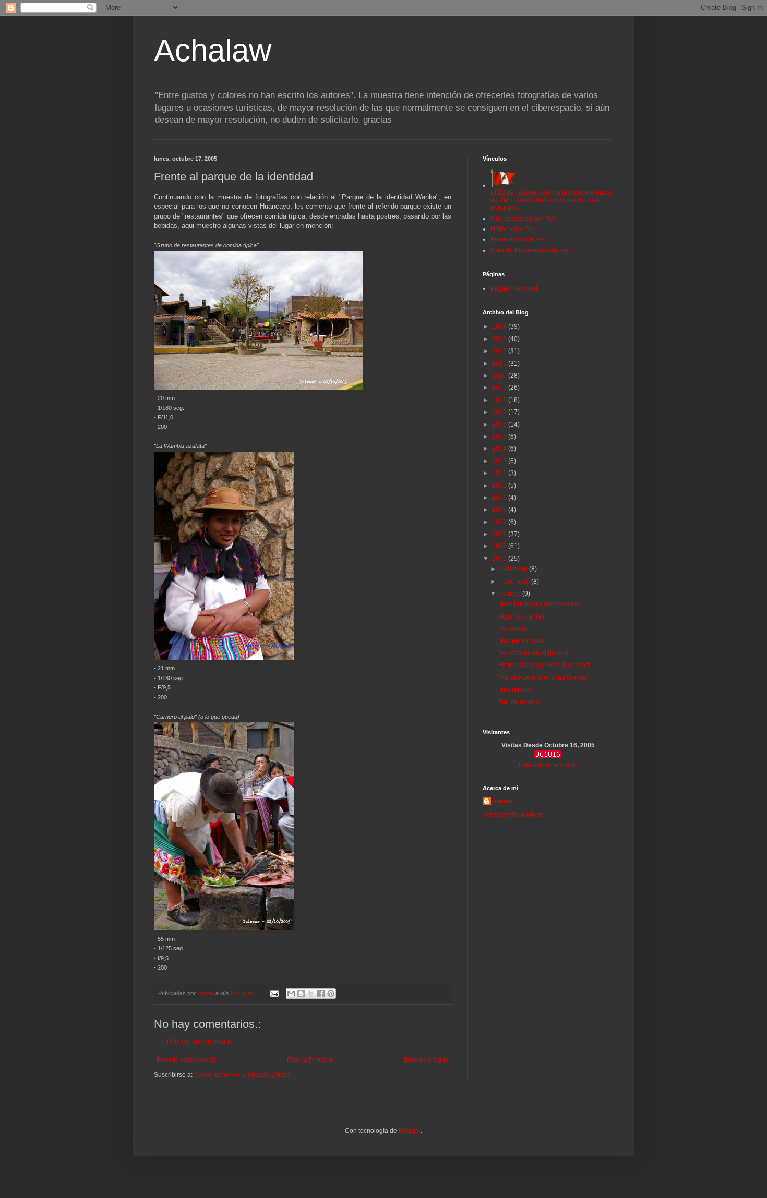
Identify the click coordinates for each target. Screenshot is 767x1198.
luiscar (503, 801)
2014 (500, 448)
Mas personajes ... (524, 641)
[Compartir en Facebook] (321, 993)
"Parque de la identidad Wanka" (543, 677)
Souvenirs (512, 628)
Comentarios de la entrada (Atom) (242, 1075)
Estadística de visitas (548, 765)
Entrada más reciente (187, 1059)
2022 (500, 351)
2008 (500, 522)
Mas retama (515, 689)
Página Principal (310, 1059)
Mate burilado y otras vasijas (538, 604)
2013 (500, 461)
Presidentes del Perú (520, 239)
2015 (500, 436)
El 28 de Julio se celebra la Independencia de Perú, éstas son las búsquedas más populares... (551, 200)
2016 (500, 424)
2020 (500, 375)
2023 (500, 339)
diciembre (514, 569)
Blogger (410, 1130)
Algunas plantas (521, 616)
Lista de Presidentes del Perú (532, 250)
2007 (500, 534)
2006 (500, 546)
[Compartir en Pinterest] (331, 993)
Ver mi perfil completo (513, 814)
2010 (500, 497)
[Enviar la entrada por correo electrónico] (274, 993)
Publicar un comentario (200, 1041)
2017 (500, 412)
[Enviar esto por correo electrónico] (291, 993)
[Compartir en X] (311, 993)
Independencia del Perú (524, 218)
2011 (500, 485)
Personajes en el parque (533, 653)
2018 (500, 400)
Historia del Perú (514, 229)
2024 (500, 326)
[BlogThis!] (301, 993)
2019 (500, 387)
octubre (510, 593)
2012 (500, 473)
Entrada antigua (426, 1059)
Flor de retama (519, 702)
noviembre (515, 581)
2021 (500, 363)
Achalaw (212, 50)
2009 (500, 509)
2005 (500, 558)
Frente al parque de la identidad (543, 665)
